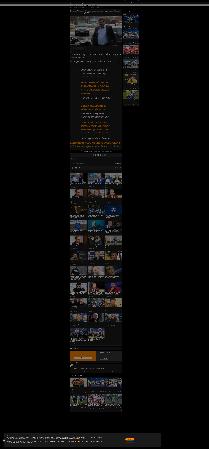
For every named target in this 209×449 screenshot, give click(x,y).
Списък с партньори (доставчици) (13, 443)
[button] (4, 440)
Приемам (130, 439)
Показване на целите (130, 442)
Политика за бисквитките (80, 438)
